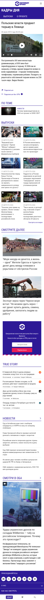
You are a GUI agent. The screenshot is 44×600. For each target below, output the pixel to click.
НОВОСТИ (9, 418)
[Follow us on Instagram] (19, 579)
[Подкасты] (35, 579)
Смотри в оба (12, 478)
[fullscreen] (40, 55)
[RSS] (29, 579)
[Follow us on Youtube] (14, 579)
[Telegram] (22, 597)
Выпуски (8, 16)
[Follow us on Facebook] (3, 579)
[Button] (7, 91)
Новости (20, 109)
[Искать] (34, 597)
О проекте (22, 16)
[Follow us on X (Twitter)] (9, 579)
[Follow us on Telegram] (24, 579)
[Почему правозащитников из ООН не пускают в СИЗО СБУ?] (8, 111)
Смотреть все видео (35, 222)
